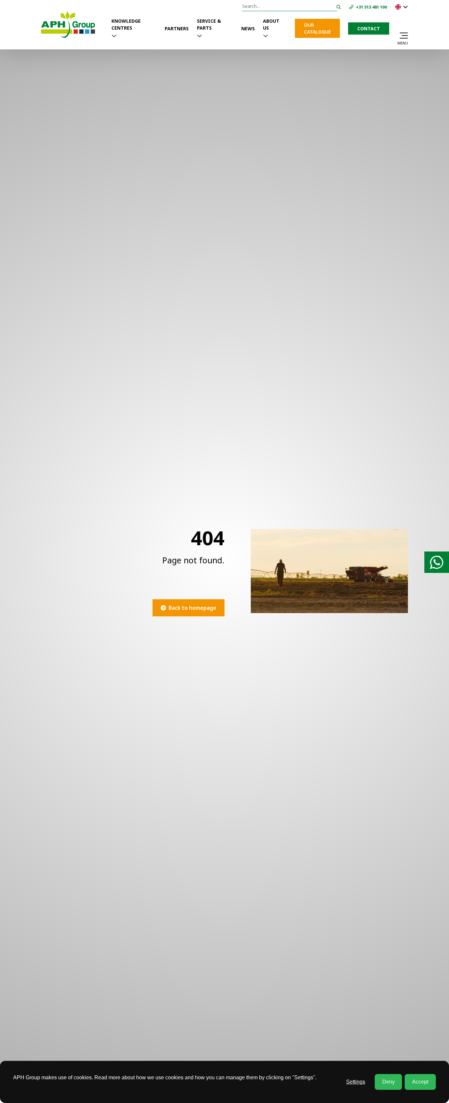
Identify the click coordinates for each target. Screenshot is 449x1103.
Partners (177, 28)
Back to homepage (192, 607)
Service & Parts (209, 24)
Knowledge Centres (126, 24)
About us (271, 24)
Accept (420, 1082)
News (248, 28)
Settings (355, 1082)
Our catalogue (317, 28)
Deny (388, 1082)
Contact (368, 28)
